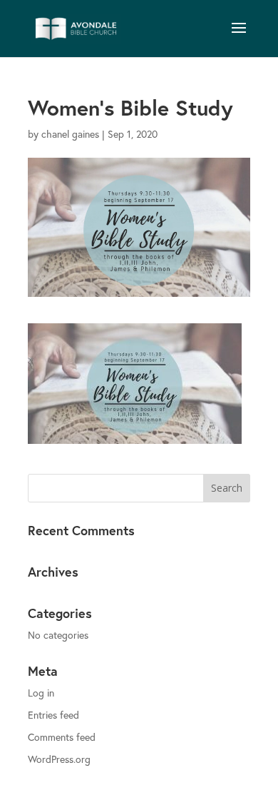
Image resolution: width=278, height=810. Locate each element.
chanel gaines (70, 134)
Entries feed (53, 715)
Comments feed (62, 737)
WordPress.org (59, 759)
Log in (41, 692)
